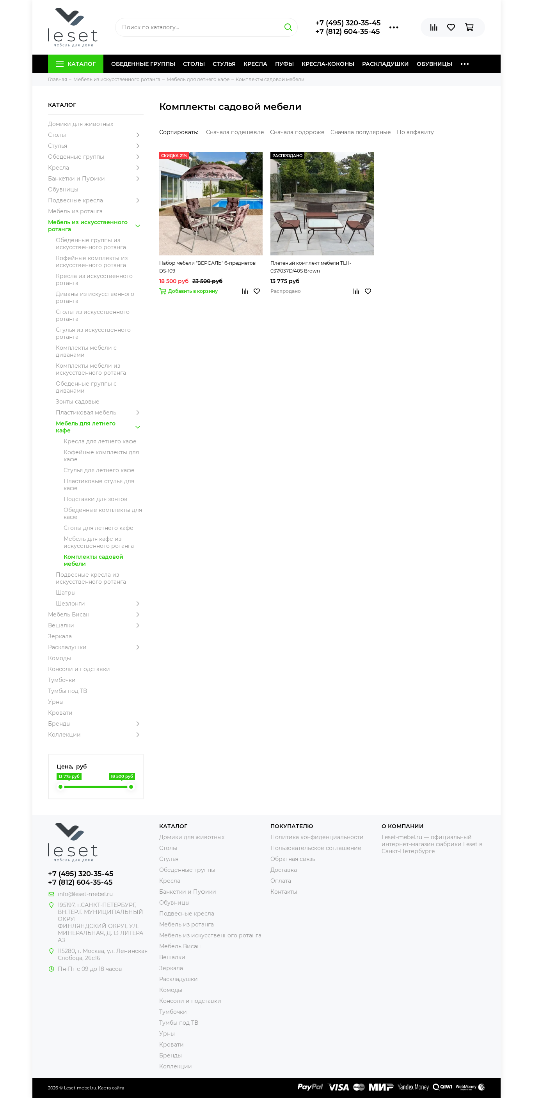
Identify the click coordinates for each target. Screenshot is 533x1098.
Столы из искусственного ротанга (93, 315)
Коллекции (64, 734)
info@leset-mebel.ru (85, 894)
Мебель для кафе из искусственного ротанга (99, 542)
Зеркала (60, 636)
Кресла (255, 63)
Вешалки (61, 625)
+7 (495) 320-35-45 (348, 23)
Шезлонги (70, 603)
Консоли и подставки (79, 669)
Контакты (283, 891)
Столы (194, 63)
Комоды (59, 658)
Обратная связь (292, 858)
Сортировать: (178, 132)
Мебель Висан (68, 614)
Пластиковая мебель (86, 412)
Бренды (59, 723)
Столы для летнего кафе (98, 527)
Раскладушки (385, 63)
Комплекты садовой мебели (93, 560)
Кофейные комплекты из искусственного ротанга (92, 262)
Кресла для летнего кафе (100, 441)
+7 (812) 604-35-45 (347, 31)
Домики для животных (80, 124)
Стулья (224, 63)
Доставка (283, 869)
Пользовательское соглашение (315, 848)
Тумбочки (62, 680)
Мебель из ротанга (75, 211)
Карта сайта (111, 1088)
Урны (56, 701)
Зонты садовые (77, 401)
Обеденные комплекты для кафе (103, 513)
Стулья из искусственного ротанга (93, 333)
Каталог (82, 63)
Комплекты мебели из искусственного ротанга (91, 369)
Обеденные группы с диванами (86, 387)
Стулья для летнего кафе (99, 470)
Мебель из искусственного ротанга (88, 226)
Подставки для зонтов (96, 499)
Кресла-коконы (328, 63)
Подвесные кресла (75, 200)
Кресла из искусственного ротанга (94, 280)
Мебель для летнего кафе (85, 427)
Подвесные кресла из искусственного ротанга (91, 578)
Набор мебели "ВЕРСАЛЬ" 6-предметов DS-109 (207, 267)
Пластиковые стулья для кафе (99, 485)
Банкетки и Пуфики (76, 178)
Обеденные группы (143, 63)
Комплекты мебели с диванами (86, 351)
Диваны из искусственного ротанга (95, 297)
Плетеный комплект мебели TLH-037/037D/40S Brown (311, 267)
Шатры (66, 592)
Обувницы (434, 63)
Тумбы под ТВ (67, 690)
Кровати (60, 712)
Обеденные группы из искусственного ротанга (91, 244)
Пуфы (284, 63)
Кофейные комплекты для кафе (101, 456)
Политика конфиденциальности (317, 837)
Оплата (280, 880)
